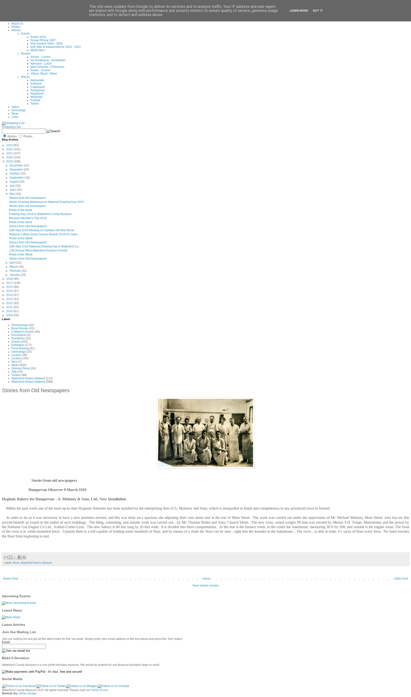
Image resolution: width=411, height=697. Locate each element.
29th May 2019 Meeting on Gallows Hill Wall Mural (41, 230)
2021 (10, 153)
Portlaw (35, 100)
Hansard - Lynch (41, 63)
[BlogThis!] (10, 557)
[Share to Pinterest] (24, 557)
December (17, 165)
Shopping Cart (11, 127)
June (13, 189)
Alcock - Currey (40, 57)
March (14, 266)
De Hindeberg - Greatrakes (47, 60)
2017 (10, 283)
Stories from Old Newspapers (28, 226)
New (14, 361)
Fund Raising (20, 348)
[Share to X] (15, 557)
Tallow (34, 103)
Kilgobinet (37, 93)
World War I (37, 50)
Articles (16, 30)
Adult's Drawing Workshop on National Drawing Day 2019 (46, 202)
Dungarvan (37, 90)
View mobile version (205, 585)
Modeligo (36, 97)
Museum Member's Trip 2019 (28, 218)
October (15, 173)
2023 (10, 145)
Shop (14, 113)
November (17, 169)
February (16, 270)
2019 (10, 161)
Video (15, 107)
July (12, 185)
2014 (10, 295)
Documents (18, 335)
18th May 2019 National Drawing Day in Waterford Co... (45, 246)
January (15, 274)
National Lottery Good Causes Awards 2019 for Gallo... (44, 234)
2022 (10, 149)
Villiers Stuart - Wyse (43, 73)
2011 (10, 307)
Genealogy (18, 110)
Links (14, 117)
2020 (10, 157)
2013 (10, 299)
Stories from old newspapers (27, 198)
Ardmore (36, 83)
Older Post (401, 578)
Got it (318, 10)
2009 (10, 315)
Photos (15, 27)
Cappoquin (37, 87)
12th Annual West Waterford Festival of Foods (38, 250)
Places (25, 77)
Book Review (20, 328)
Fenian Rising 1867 (43, 40)
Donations (18, 338)
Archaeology (19, 325)
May (13, 194)
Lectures (17, 358)
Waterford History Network (28, 378)
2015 (10, 291)
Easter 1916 (38, 37)
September (17, 177)
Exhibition (17, 345)
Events (25, 33)
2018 (10, 279)
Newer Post (10, 578)
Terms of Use (99, 690)
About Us (17, 23)
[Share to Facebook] (19, 557)
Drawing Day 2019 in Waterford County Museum (40, 214)
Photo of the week (20, 210)
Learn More (299, 10)
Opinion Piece (20, 368)
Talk (14, 371)
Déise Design (28, 693)
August (14, 181)
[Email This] (6, 557)
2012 (10, 303)
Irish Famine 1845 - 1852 (46, 43)
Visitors (16, 375)
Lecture (16, 355)
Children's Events (22, 331)
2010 (10, 311)
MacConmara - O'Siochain (47, 67)
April (13, 262)
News (15, 365)
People (25, 53)
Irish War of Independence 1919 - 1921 (55, 47)
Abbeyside (37, 80)
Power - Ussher (40, 70)
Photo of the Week (21, 238)
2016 (10, 287)
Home (206, 578)
